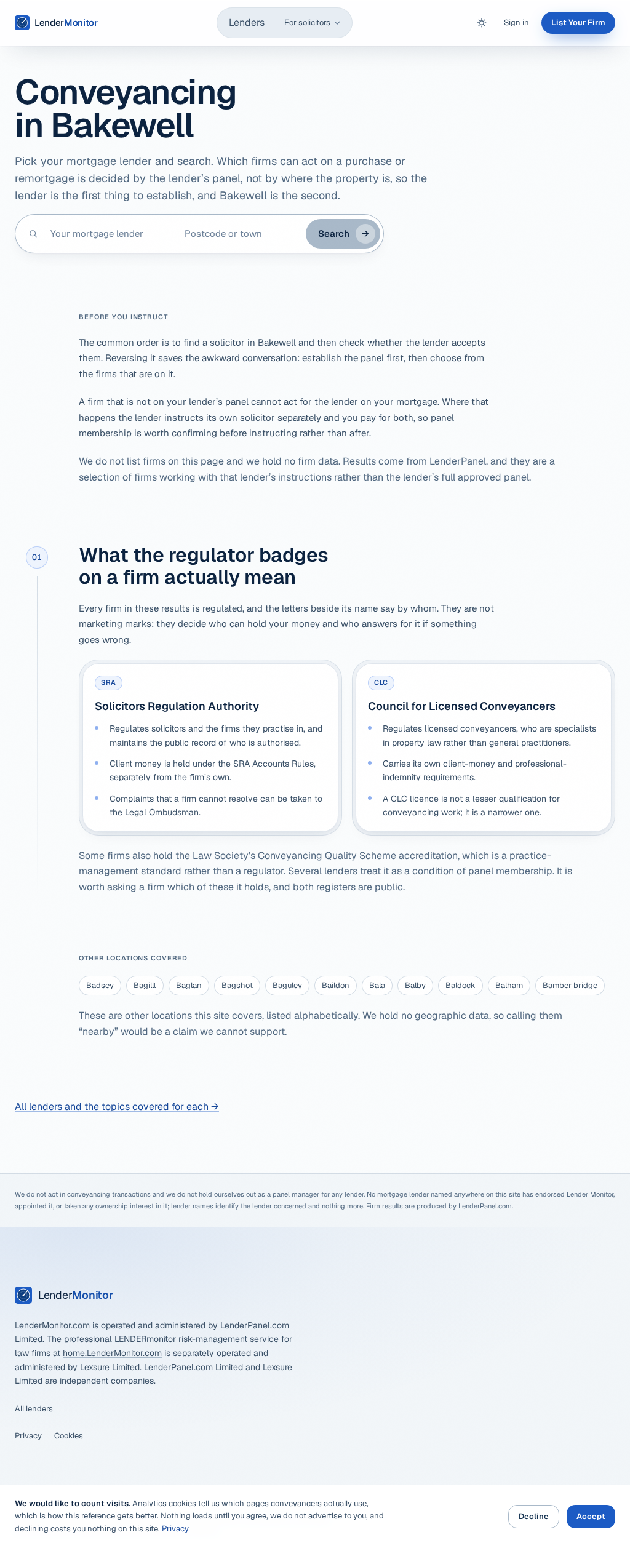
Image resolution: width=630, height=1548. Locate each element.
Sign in (516, 22)
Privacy (28, 1435)
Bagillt (145, 985)
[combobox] (105, 234)
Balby (415, 985)
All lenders (34, 1408)
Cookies (68, 1435)
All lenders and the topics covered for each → (117, 1106)
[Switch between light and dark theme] (482, 23)
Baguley (287, 985)
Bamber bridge (570, 985)
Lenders (247, 22)
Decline (534, 1516)
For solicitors (307, 22)
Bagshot (237, 985)
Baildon (335, 985)
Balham (509, 985)
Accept (590, 1516)
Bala (377, 985)
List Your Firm (578, 22)
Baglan (189, 985)
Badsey (100, 985)
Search (343, 233)
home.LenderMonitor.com (112, 1352)
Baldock (460, 985)
